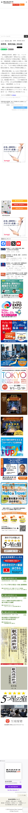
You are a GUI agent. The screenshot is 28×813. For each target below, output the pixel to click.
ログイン (22, 4)
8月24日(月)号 (6, 215)
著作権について (14, 803)
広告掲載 (20, 801)
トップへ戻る (23, 795)
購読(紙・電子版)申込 (16, 4)
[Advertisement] (14, 16)
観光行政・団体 (8, 40)
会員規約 (20, 804)
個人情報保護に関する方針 (11, 804)
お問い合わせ (14, 801)
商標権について (22, 803)
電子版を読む (20, 208)
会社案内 (8, 801)
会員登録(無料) (19, 200)
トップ (2, 40)
